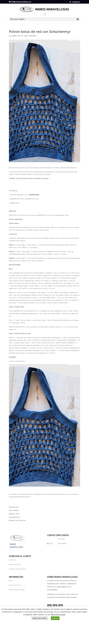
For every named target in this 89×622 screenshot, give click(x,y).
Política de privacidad (17, 590)
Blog (10, 580)
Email (51, 543)
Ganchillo (33, 36)
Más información (58, 615)
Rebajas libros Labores (17, 520)
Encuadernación (14, 517)
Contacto (12, 560)
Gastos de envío (15, 564)
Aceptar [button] (55, 618)
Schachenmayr (34, 195)
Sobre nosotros (15, 585)
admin (14, 36)
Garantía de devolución (17, 569)
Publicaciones (14, 507)
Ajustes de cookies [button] (40, 618)
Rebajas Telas (14, 514)
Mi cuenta (61, 539)
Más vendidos (14, 510)
